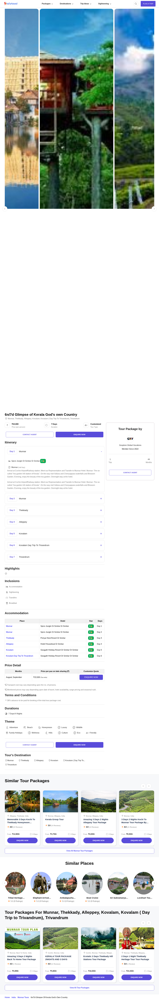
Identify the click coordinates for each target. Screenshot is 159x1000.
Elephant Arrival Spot (41, 898)
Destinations (65, 4)
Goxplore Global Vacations (130, 445)
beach (30, 727)
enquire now (79, 434)
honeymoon (47, 727)
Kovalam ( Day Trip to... (75, 760)
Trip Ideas (84, 4)
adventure (13, 727)
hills (50, 733)
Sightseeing (103, 4)
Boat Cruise (92, 898)
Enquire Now (22, 840)
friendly (93, 733)
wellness (35, 733)
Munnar (11, 419)
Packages (46, 4)
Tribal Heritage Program (15, 898)
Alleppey (27, 419)
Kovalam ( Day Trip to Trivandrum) (55, 419)
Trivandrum (75, 419)
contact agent (30, 434)
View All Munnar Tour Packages (79, 851)
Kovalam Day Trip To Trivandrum (19, 656)
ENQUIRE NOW (91, 677)
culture (65, 733)
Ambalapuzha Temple (66, 898)
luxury (64, 727)
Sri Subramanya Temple (118, 898)
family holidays (15, 733)
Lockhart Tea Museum (143, 898)
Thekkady (19, 419)
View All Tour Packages (79, 988)
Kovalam (36, 419)
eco (78, 733)
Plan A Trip (148, 4)
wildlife (79, 727)
